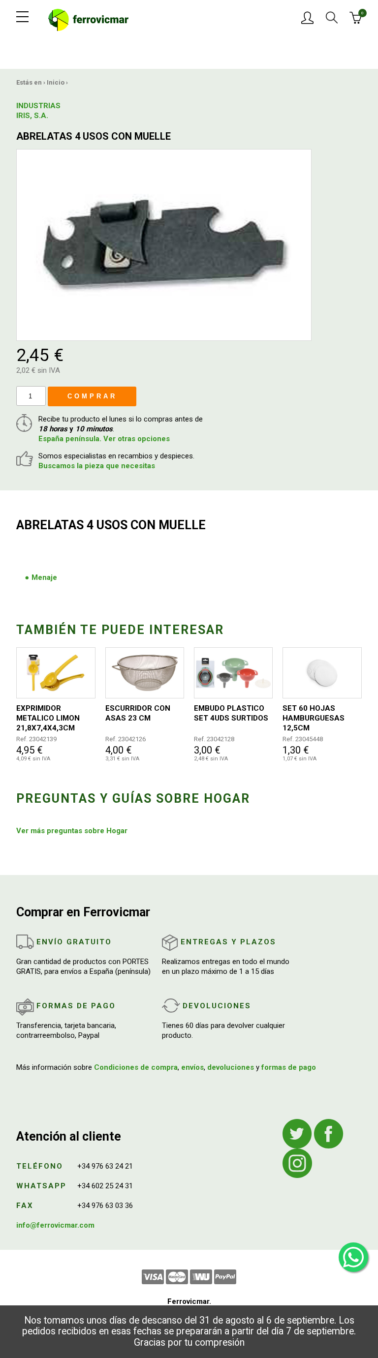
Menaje (44, 577)
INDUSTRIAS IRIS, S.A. (38, 110)
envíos (192, 1067)
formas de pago (288, 1067)
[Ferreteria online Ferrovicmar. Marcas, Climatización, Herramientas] (88, 19)
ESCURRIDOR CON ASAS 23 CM (137, 713)
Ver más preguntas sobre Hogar (71, 830)
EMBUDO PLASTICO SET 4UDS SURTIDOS (231, 713)
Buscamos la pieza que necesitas (96, 465)
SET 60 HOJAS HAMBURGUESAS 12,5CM (314, 718)
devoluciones (230, 1067)
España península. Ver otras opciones (104, 438)
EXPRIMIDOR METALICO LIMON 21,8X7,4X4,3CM (48, 718)
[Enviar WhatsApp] (353, 1257)
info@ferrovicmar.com (55, 1225)
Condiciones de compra (136, 1067)
